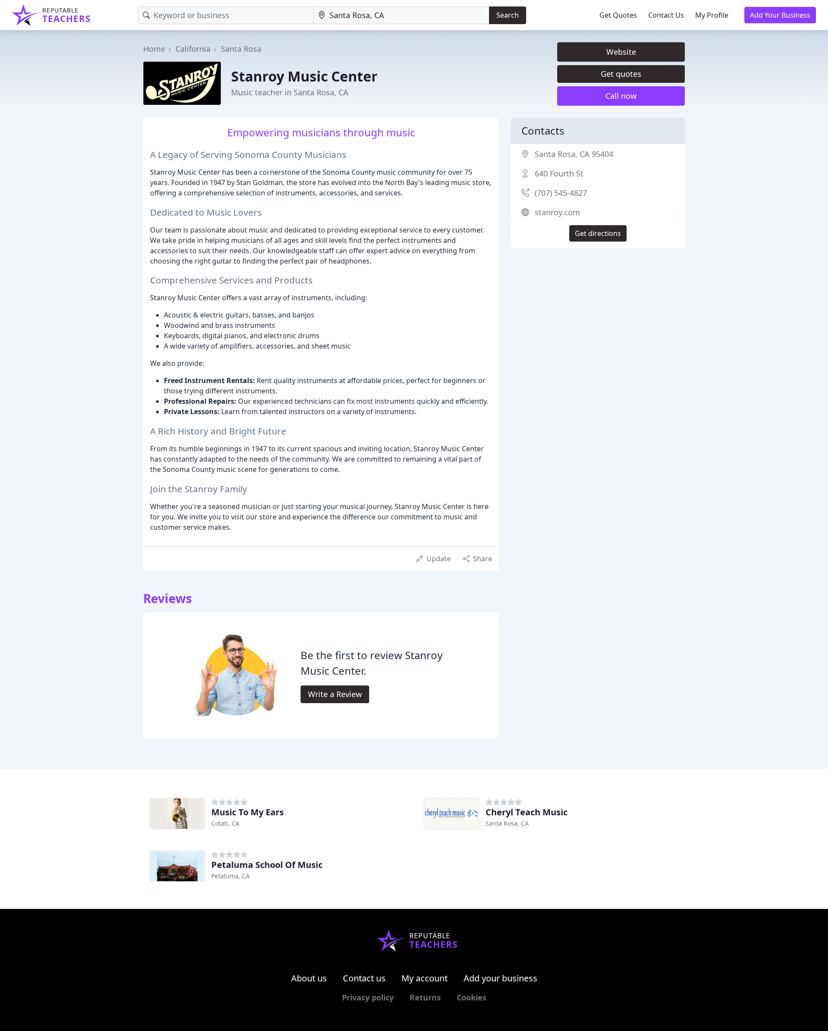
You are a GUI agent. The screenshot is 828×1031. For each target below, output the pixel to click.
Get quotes (621, 74)
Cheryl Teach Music (527, 812)
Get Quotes (618, 15)
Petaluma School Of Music (267, 865)
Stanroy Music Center (304, 76)
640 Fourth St (559, 173)
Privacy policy (368, 997)
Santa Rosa (241, 49)
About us (309, 978)
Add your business (500, 978)
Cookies (471, 997)
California (193, 49)
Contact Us (666, 15)
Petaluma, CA (230, 876)
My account (424, 978)
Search (507, 15)
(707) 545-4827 (561, 193)
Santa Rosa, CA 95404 (574, 154)
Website (621, 52)
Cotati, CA (225, 823)
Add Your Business (780, 15)
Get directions (598, 233)
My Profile (711, 15)
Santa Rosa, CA (507, 823)
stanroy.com (557, 212)
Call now (621, 96)
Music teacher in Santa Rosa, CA (289, 92)
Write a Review (335, 694)
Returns (425, 997)
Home (154, 49)
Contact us (364, 978)
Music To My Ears (247, 812)
